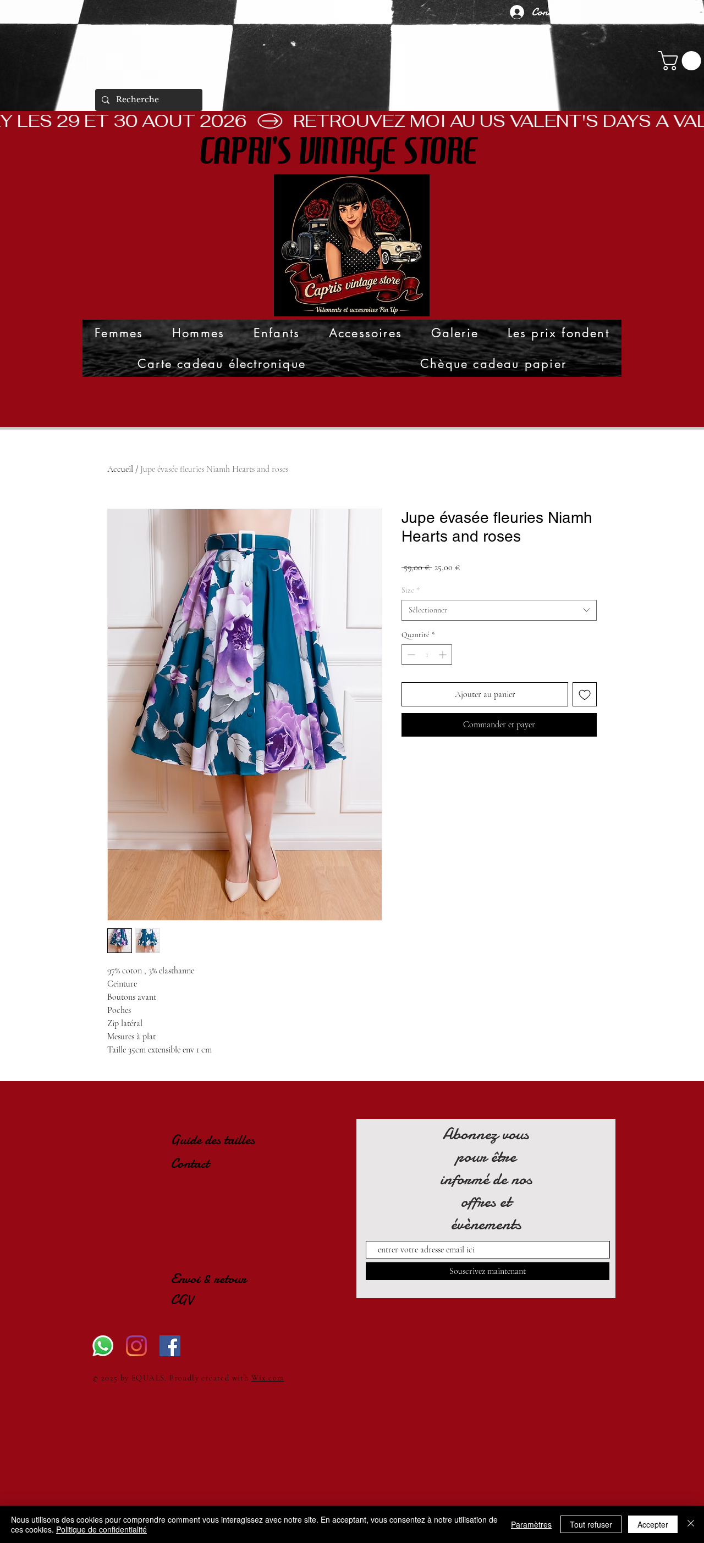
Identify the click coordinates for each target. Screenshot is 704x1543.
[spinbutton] (427, 654)
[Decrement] (410, 654)
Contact (191, 1163)
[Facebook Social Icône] (170, 1345)
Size (411, 590)
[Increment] (443, 654)
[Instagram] (136, 1345)
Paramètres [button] (531, 1524)
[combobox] (499, 610)
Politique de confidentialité (101, 1529)
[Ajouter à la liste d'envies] (585, 694)
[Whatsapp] (102, 1345)
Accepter (652, 1524)
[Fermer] (690, 1524)
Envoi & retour (208, 1278)
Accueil (120, 469)
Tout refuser (591, 1524)
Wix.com (267, 1378)
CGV (181, 1299)
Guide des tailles (212, 1139)
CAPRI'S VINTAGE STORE (338, 151)
